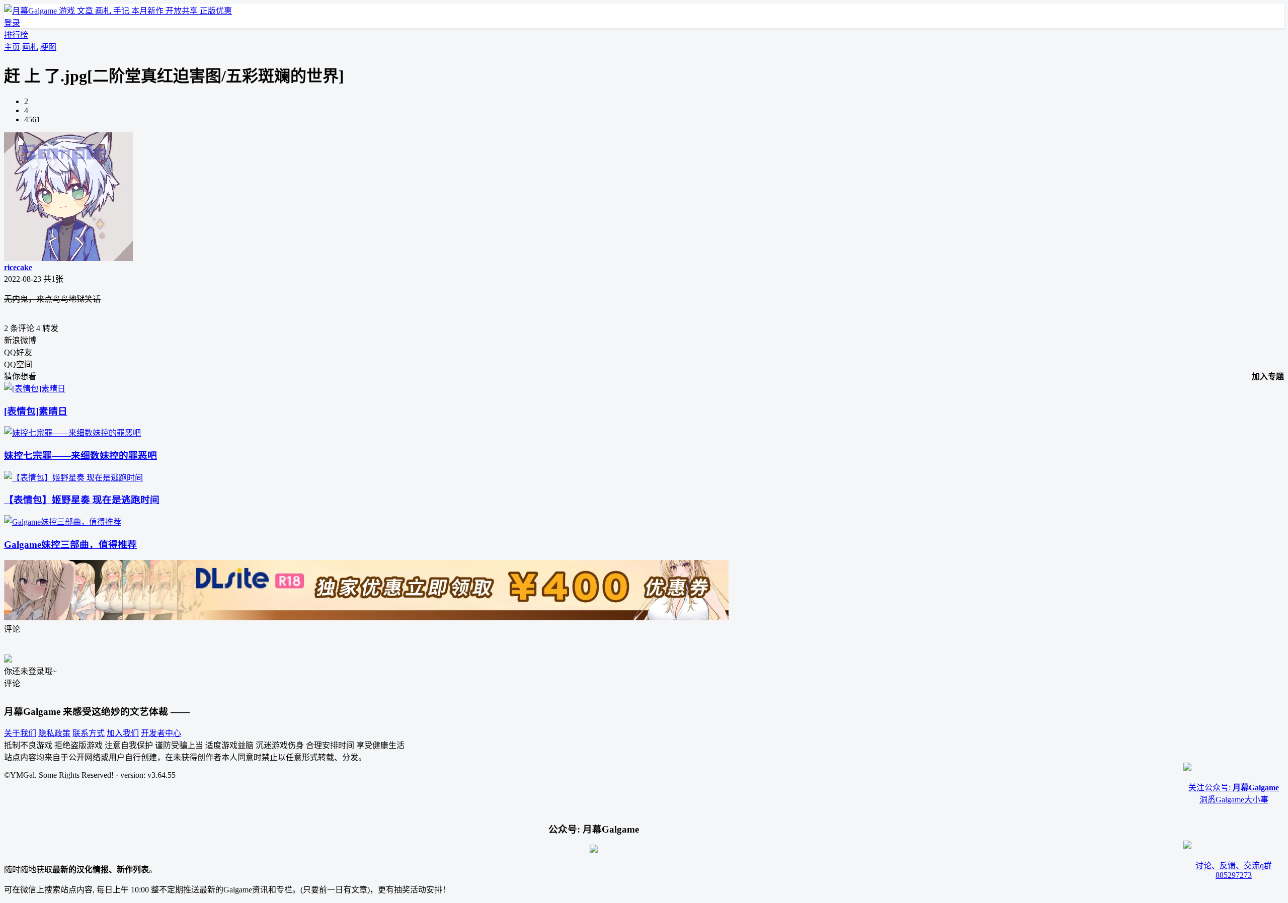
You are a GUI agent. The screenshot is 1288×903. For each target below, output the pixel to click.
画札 (30, 47)
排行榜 (16, 35)
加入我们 (123, 733)
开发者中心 (161, 733)
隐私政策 (54, 733)
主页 (12, 47)
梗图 (48, 47)
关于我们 (20, 733)
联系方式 (88, 733)
